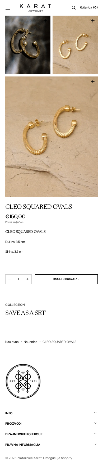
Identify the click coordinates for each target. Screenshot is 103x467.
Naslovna (12, 342)
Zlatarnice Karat (29, 458)
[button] (8, 7)
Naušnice (31, 342)
